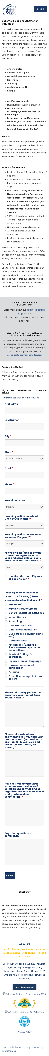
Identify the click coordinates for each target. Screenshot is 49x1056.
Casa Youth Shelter (12, 1047)
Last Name (12, 420)
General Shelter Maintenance (26, 613)
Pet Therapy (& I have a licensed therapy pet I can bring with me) (24, 647)
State (9, 452)
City (8, 436)
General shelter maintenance (21, 76)
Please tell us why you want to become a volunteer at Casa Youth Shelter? (23, 695)
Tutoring (13, 672)
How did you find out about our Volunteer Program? (24, 535)
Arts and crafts (14, 69)
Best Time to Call (15, 500)
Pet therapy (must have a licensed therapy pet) (23, 113)
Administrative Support (22, 608)
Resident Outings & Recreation (20, 655)
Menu (41, 9)
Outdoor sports (14, 108)
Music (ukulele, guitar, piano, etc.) (23, 105)
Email (9, 468)
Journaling (12, 83)
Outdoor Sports (17, 640)
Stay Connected (24, 987)
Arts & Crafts (16, 604)
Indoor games (14, 80)
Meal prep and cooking (18, 87)
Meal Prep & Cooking (20, 625)
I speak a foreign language (24, 661)
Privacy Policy (25, 1032)
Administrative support (18, 72)
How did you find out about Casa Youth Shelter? (21, 517)
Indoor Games (17, 617)
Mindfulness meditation (18, 101)
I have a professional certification (21, 666)
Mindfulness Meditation (22, 629)
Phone (9, 484)
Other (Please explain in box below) (25, 677)
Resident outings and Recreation (23, 118)
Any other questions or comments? (19, 834)
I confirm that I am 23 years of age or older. (25, 577)
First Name (12, 404)
